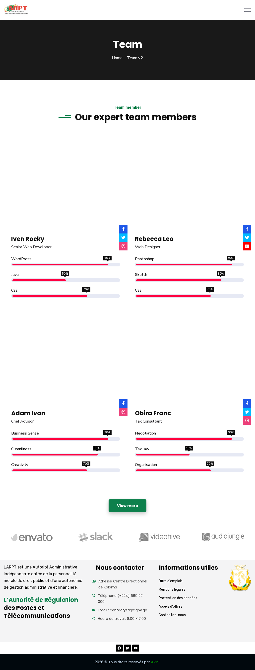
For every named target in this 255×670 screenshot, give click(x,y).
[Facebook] (119, 648)
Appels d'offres (170, 606)
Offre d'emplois (171, 581)
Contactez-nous (172, 615)
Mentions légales (172, 589)
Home (117, 58)
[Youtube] (135, 648)
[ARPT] (16, 10)
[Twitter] (127, 648)
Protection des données (178, 598)
